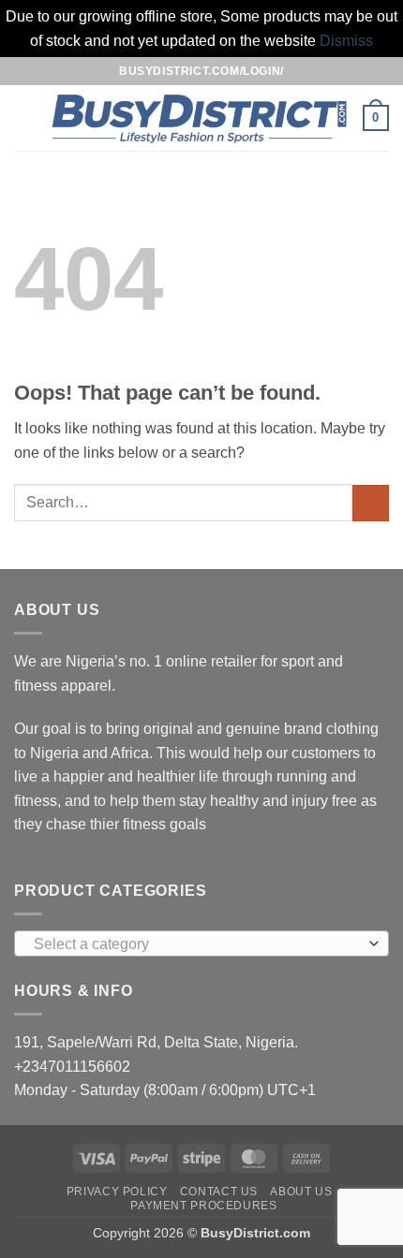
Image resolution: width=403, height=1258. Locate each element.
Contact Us (219, 1191)
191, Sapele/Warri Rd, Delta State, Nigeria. (156, 1042)
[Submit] (370, 503)
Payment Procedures (203, 1205)
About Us (301, 1191)
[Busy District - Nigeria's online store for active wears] (200, 118)
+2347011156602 (72, 1067)
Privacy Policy (117, 1191)
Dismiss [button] (346, 41)
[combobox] (201, 943)
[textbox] (196, 944)
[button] (25, 118)
